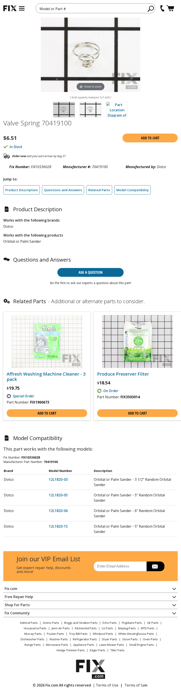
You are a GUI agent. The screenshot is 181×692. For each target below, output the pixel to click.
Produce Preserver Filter (123, 374)
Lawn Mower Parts (111, 645)
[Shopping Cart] (170, 8)
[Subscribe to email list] (155, 566)
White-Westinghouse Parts (136, 634)
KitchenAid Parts (86, 628)
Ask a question (91, 272)
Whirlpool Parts (103, 634)
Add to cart (150, 138)
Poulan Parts (55, 634)
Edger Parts (97, 650)
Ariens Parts (51, 623)
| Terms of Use (105, 685)
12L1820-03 (58, 479)
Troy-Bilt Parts (78, 634)
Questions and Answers (63, 190)
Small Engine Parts (141, 645)
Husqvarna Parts (35, 628)
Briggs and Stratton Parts (81, 623)
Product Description (21, 190)
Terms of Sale (135, 685)
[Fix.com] (10, 8)
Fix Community (17, 613)
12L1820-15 (58, 526)
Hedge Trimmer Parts (71, 650)
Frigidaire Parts (132, 623)
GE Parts (152, 623)
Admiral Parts (29, 623)
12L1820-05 (58, 495)
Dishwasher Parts (32, 639)
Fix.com (11, 588)
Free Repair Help (19, 596)
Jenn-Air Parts (61, 628)
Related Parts (99, 190)
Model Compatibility (132, 190)
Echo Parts (110, 623)
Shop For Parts (17, 604)
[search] (151, 8)
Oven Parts (150, 639)
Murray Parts (33, 634)
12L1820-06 (58, 510)
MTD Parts (148, 628)
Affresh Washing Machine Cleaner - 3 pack (46, 376)
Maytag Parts (127, 628)
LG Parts (107, 628)
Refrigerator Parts (85, 639)
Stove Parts (130, 639)
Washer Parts (58, 639)
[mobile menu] (22, 8)
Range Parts (33, 645)
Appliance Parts (83, 645)
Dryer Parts (109, 639)
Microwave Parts (57, 645)
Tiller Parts (117, 650)
